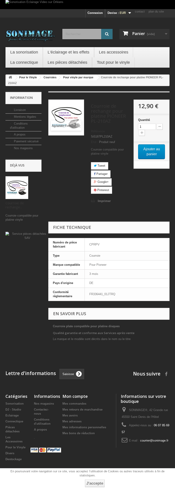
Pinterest (102, 190)
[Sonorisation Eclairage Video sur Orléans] (87, 4)
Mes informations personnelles (84, 427)
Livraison (19, 110)
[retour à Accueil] (10, 77)
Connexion (95, 13)
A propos (19, 134)
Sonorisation (14, 403)
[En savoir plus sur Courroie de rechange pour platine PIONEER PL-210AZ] (16, 187)
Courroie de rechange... (14, 205)
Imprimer (104, 201)
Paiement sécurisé (26, 141)
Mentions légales (24, 116)
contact (140, 11)
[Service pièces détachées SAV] (27, 236)
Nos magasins (23, 148)
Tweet (101, 165)
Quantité (144, 120)
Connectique (14, 421)
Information (21, 97)
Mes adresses (72, 421)
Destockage (13, 459)
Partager (101, 174)
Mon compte (75, 396)
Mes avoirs (70, 415)
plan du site (156, 11)
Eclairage (12, 415)
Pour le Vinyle (15, 447)
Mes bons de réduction (78, 433)
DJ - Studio (13, 409)
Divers (9, 453)
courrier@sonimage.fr (154, 440)
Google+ (103, 182)
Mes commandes (74, 403)
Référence (98, 131)
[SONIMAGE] (30, 35)
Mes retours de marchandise (82, 409)
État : (94, 142)
